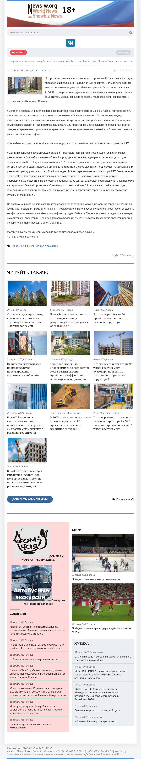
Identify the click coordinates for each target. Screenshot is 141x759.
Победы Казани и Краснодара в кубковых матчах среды (101, 630)
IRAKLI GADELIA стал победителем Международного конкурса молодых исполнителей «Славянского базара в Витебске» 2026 (96, 694)
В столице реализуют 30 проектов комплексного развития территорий (109, 318)
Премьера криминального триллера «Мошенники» (30, 725)
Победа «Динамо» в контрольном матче (34, 659)
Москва (102, 61)
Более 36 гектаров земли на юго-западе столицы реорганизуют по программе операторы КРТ (69, 320)
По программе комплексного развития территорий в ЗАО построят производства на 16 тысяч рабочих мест (112, 423)
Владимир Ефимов (23, 246)
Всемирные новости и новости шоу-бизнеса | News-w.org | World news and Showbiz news (51, 61)
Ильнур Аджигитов (47, 246)
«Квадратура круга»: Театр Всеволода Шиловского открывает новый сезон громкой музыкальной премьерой (36, 709)
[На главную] (45, 10)
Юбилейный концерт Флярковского (95, 721)
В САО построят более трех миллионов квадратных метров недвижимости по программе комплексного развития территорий (24, 478)
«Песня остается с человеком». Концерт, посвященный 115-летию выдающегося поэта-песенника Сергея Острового (37, 630)
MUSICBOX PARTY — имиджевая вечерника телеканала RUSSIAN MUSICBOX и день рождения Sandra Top (100, 674)
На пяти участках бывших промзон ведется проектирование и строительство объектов (24, 369)
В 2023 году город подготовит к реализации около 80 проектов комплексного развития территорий (70, 423)
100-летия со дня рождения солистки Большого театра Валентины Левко (102, 658)
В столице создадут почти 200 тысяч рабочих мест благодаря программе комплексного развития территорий (113, 371)
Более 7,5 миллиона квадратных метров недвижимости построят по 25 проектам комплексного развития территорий (25, 424)
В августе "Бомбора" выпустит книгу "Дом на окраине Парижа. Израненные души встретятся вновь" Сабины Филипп (37, 673)
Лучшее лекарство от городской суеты (97, 710)
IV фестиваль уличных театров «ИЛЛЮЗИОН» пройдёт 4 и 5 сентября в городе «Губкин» (37, 646)
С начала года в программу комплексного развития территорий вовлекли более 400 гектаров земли (25, 320)
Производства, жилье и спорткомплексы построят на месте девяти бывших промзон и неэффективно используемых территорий (69, 371)
